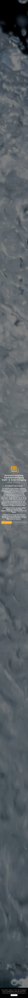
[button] (24, 2)
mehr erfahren (6, 522)
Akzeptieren (14, 995)
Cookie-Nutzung (20, 993)
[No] (26, 993)
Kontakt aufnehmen (20, 522)
